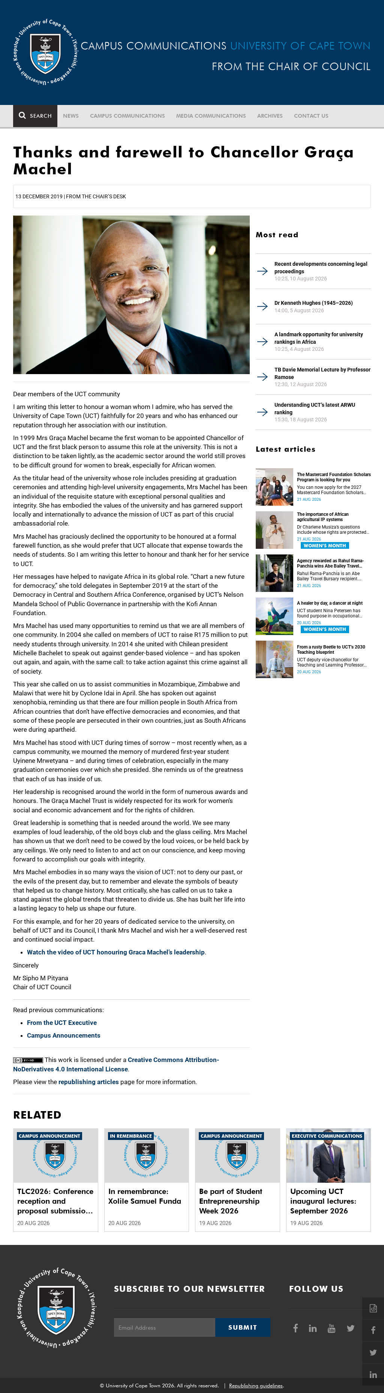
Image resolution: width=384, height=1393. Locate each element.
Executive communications (327, 1136)
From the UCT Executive (62, 1022)
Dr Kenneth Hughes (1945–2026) (313, 303)
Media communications (211, 116)
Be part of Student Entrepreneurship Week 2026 (230, 1201)
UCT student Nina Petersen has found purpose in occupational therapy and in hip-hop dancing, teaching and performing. (329, 613)
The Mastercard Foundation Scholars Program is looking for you (334, 477)
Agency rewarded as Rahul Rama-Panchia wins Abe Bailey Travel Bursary (330, 563)
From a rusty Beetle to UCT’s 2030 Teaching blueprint (331, 649)
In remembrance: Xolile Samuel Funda (144, 1196)
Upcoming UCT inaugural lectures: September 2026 (323, 1201)
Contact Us (311, 116)
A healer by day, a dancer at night (330, 603)
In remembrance (131, 1136)
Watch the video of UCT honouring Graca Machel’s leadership (116, 952)
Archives (270, 116)
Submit (242, 1327)
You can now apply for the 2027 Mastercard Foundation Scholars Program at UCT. (330, 490)
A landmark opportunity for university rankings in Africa (318, 338)
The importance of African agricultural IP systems (323, 517)
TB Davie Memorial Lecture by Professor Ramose (322, 373)
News (71, 116)
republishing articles (88, 1082)
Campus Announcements (63, 1035)
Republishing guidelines (256, 1386)
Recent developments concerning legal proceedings (321, 267)
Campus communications (127, 116)
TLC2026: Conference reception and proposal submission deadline (55, 1201)
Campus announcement (49, 1136)
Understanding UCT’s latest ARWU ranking (314, 408)
